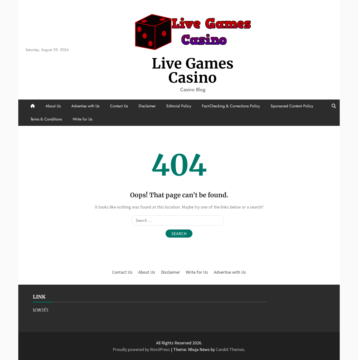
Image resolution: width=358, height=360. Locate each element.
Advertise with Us (85, 106)
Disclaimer (147, 106)
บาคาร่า (40, 309)
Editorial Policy (178, 106)
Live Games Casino (193, 71)
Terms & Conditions (46, 119)
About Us (53, 106)
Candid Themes (230, 349)
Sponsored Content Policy (292, 106)
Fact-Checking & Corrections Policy (231, 106)
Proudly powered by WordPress (142, 349)
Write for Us (82, 119)
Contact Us (119, 106)
